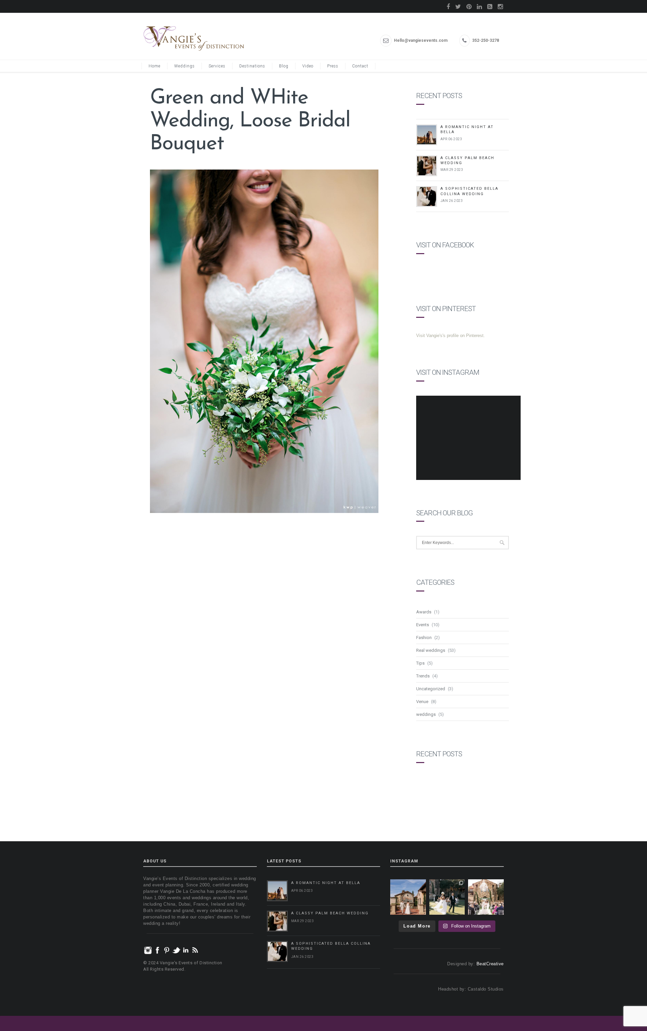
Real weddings (430, 650)
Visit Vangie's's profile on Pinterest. (450, 335)
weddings (426, 714)
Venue (422, 701)
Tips (420, 663)
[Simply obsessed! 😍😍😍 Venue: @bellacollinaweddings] (408, 897)
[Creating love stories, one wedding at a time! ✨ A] (486, 897)
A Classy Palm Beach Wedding (330, 913)
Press (332, 66)
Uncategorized (430, 688)
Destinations (252, 66)
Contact (360, 66)
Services (217, 66)
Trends (423, 675)
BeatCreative (490, 963)
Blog (283, 66)
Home (154, 66)
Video (307, 66)
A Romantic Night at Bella (325, 883)
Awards (423, 611)
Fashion (424, 637)
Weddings (184, 66)
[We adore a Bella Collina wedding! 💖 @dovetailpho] (447, 897)
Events (422, 624)
